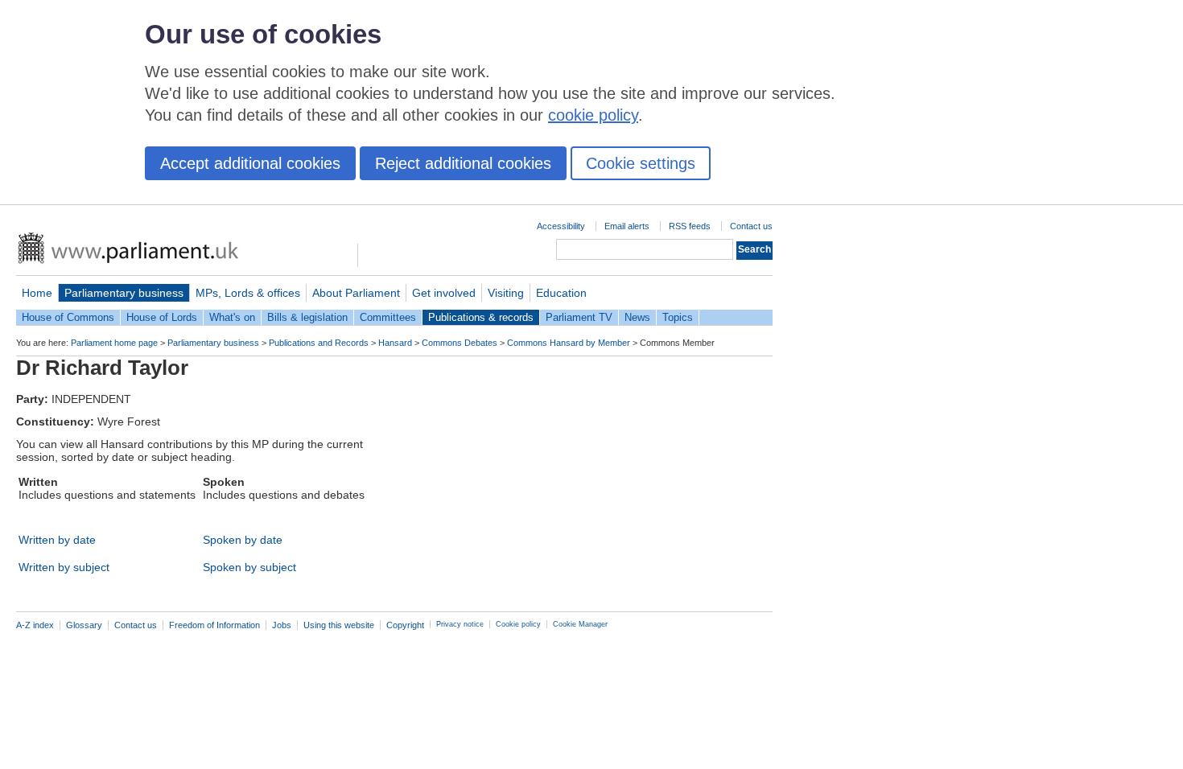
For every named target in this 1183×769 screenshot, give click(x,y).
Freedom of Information (214, 625)
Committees (388, 317)
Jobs (281, 625)
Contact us (751, 226)
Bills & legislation (307, 317)
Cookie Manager (580, 624)
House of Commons (68, 317)
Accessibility (561, 226)
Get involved (444, 292)
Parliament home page (114, 342)
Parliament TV (579, 317)
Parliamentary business (123, 292)
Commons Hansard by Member (568, 342)
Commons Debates (459, 342)
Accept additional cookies (250, 163)
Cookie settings (640, 163)
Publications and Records (319, 342)
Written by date (57, 539)
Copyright (405, 625)
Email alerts (626, 226)
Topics (677, 317)
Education (561, 292)
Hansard (395, 342)
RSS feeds (690, 226)
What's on (232, 317)
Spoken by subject (249, 567)
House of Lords (161, 317)
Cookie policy (518, 624)
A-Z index (35, 625)
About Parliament (356, 292)
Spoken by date (242, 539)
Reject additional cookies (463, 163)
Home (37, 292)
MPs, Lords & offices (248, 292)
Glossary (84, 625)
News (637, 317)
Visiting (506, 292)
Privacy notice (460, 624)
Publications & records (481, 317)
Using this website (338, 625)
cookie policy (593, 115)
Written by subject (64, 567)
